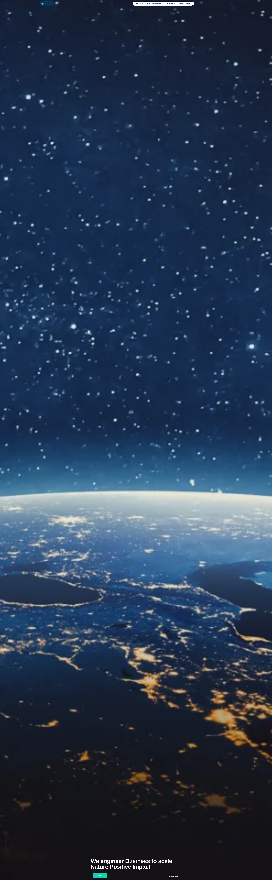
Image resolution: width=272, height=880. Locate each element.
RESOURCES (169, 3)
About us (138, 3)
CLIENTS (180, 3)
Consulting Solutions (153, 3)
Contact (188, 3)
